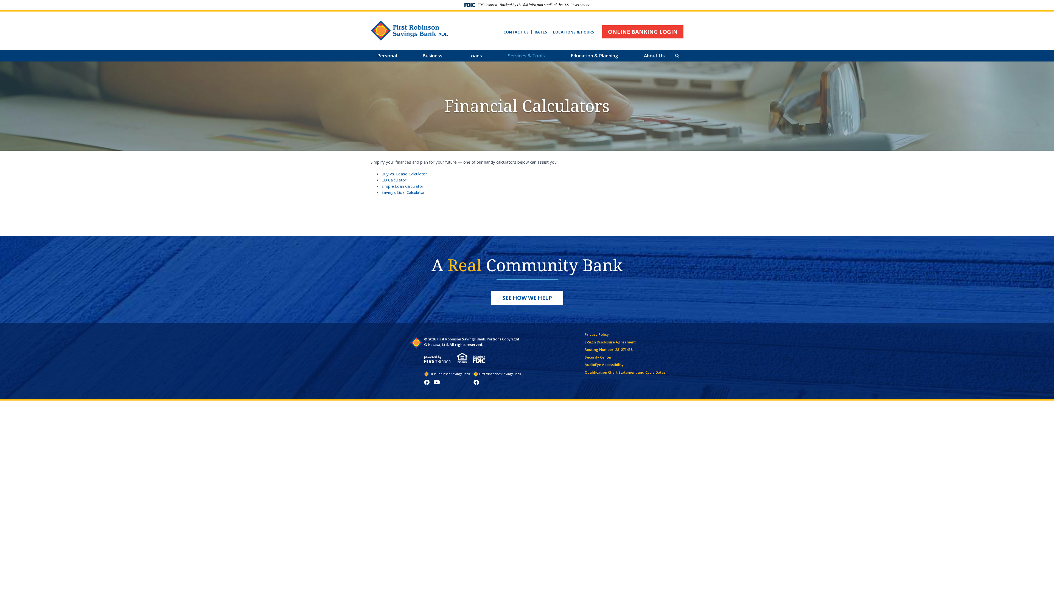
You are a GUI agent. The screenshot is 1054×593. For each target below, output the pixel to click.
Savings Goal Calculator (403, 192)
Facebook (427, 382)
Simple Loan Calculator (403, 186)
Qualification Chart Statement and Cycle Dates (625, 372)
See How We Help (527, 297)
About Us (654, 55)
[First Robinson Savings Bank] (409, 30)
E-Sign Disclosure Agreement (610, 342)
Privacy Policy (597, 334)
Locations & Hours (573, 32)
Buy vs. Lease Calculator (404, 174)
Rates (541, 32)
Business (432, 55)
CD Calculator (394, 180)
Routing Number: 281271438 (608, 349)
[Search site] (677, 56)
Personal (387, 55)
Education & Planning (594, 55)
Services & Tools (526, 55)
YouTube (437, 382)
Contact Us (516, 32)
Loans (475, 55)
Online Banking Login (643, 31)
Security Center (598, 357)
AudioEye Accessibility (604, 364)
